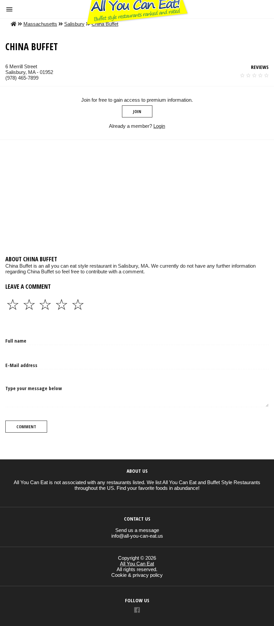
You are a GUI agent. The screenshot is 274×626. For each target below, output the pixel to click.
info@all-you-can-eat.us (137, 536)
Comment (26, 427)
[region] (137, 193)
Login (159, 126)
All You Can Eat (137, 563)
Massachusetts (40, 24)
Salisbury (74, 24)
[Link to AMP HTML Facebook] (137, 611)
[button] (9, 9)
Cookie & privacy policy (137, 575)
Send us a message (137, 530)
